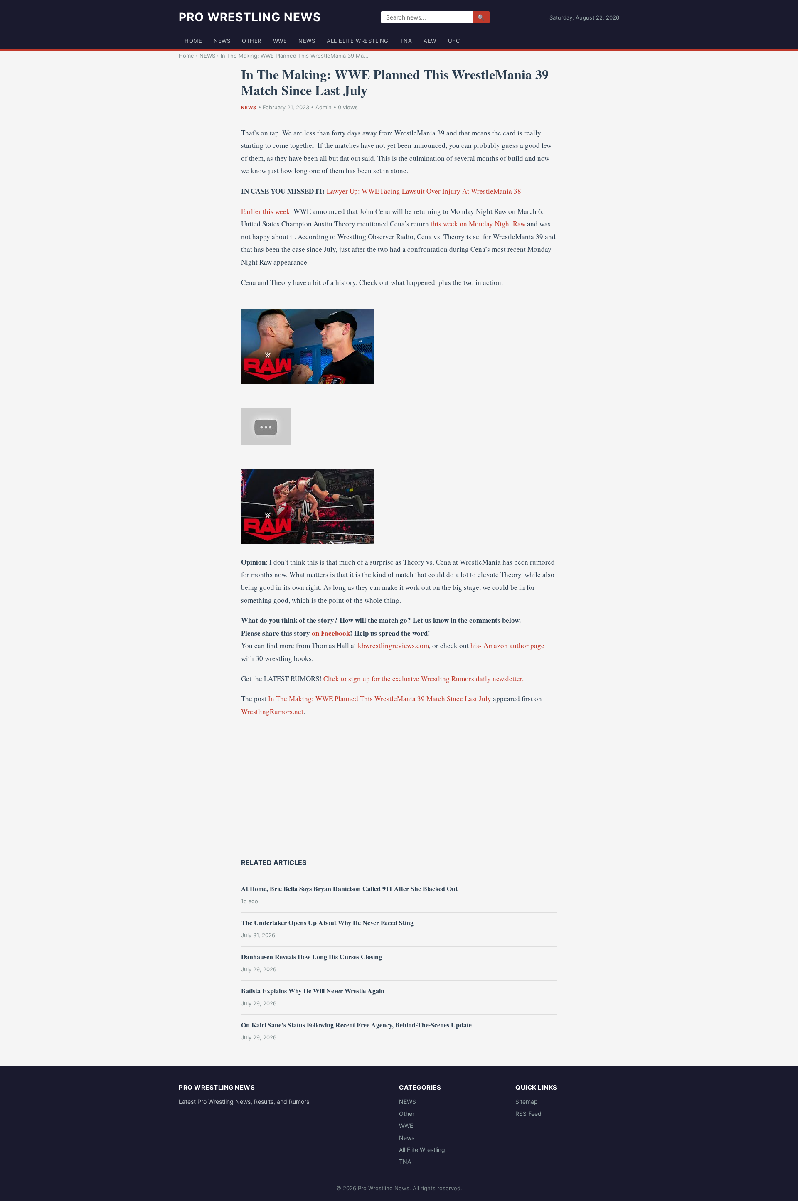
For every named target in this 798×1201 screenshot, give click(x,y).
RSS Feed (528, 1113)
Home (193, 40)
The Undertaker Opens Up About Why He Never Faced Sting (327, 922)
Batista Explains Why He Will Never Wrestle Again (312, 990)
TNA (406, 40)
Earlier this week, (266, 211)
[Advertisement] (399, 786)
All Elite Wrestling (358, 40)
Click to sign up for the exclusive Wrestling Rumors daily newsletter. (423, 678)
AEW (430, 40)
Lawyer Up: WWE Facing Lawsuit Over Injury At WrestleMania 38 (424, 191)
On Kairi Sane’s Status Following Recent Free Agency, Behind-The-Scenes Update (356, 1024)
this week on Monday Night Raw (478, 223)
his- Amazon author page (507, 645)
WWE (280, 40)
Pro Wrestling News (250, 17)
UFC (454, 40)
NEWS (222, 40)
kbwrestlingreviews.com (393, 645)
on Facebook (331, 633)
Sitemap (526, 1101)
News (306, 40)
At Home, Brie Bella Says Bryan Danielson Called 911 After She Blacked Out (349, 888)
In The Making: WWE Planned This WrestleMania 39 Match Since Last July (379, 698)
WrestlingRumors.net (272, 711)
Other (251, 40)
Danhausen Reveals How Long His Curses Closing (311, 956)
